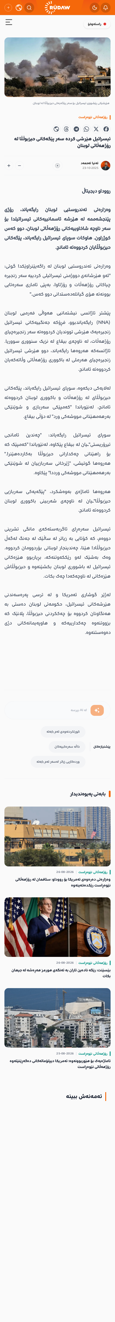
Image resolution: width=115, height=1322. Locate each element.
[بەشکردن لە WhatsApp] (86, 129)
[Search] (29, 8)
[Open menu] (8, 23)
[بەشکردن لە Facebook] (106, 129)
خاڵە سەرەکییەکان (67, 746)
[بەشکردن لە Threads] (66, 129)
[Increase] (8, 165)
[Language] (19, 7)
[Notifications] (106, 8)
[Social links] (8, 7)
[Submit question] (97, 710)
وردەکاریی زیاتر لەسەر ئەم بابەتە (58, 761)
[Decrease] (19, 165)
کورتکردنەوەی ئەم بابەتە (63, 731)
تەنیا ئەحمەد (89, 163)
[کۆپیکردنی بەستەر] (56, 129)
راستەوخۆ (94, 24)
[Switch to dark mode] (95, 8)
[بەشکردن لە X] (96, 129)
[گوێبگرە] (57, 166)
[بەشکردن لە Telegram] (76, 129)
